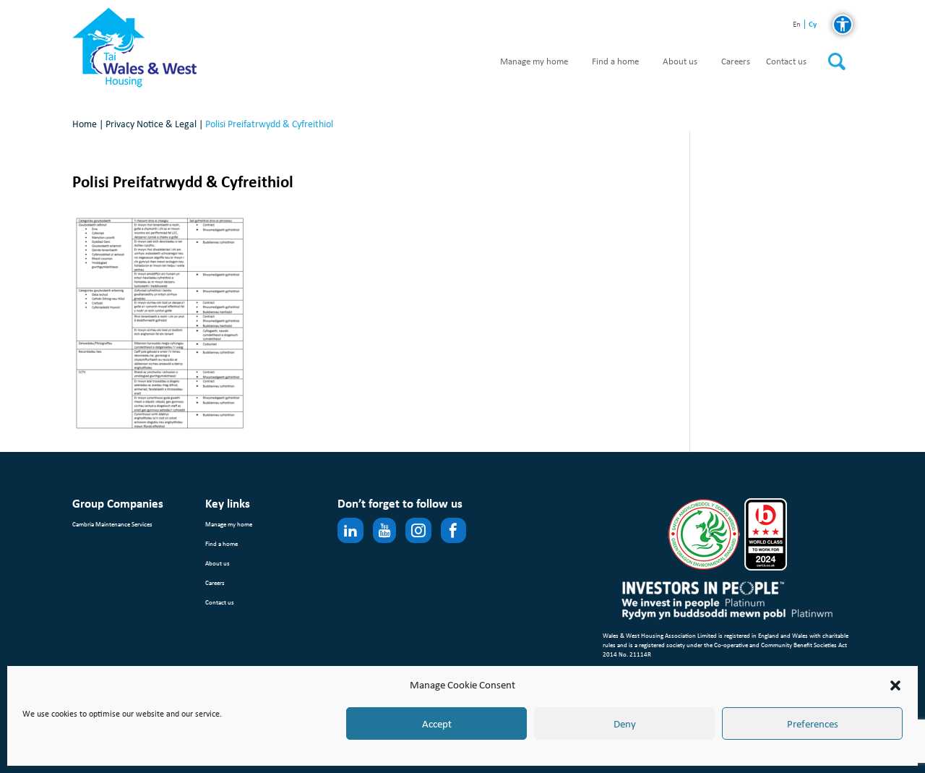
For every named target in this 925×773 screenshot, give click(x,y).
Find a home (615, 62)
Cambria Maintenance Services (112, 524)
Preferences (812, 723)
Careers (735, 62)
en (797, 25)
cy (813, 24)
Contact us (786, 62)
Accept (437, 723)
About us (680, 62)
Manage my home (534, 62)
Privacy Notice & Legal (151, 124)
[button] (895, 685)
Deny (625, 723)
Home (84, 124)
